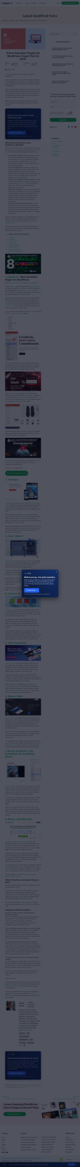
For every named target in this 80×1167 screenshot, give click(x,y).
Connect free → (31, 590)
